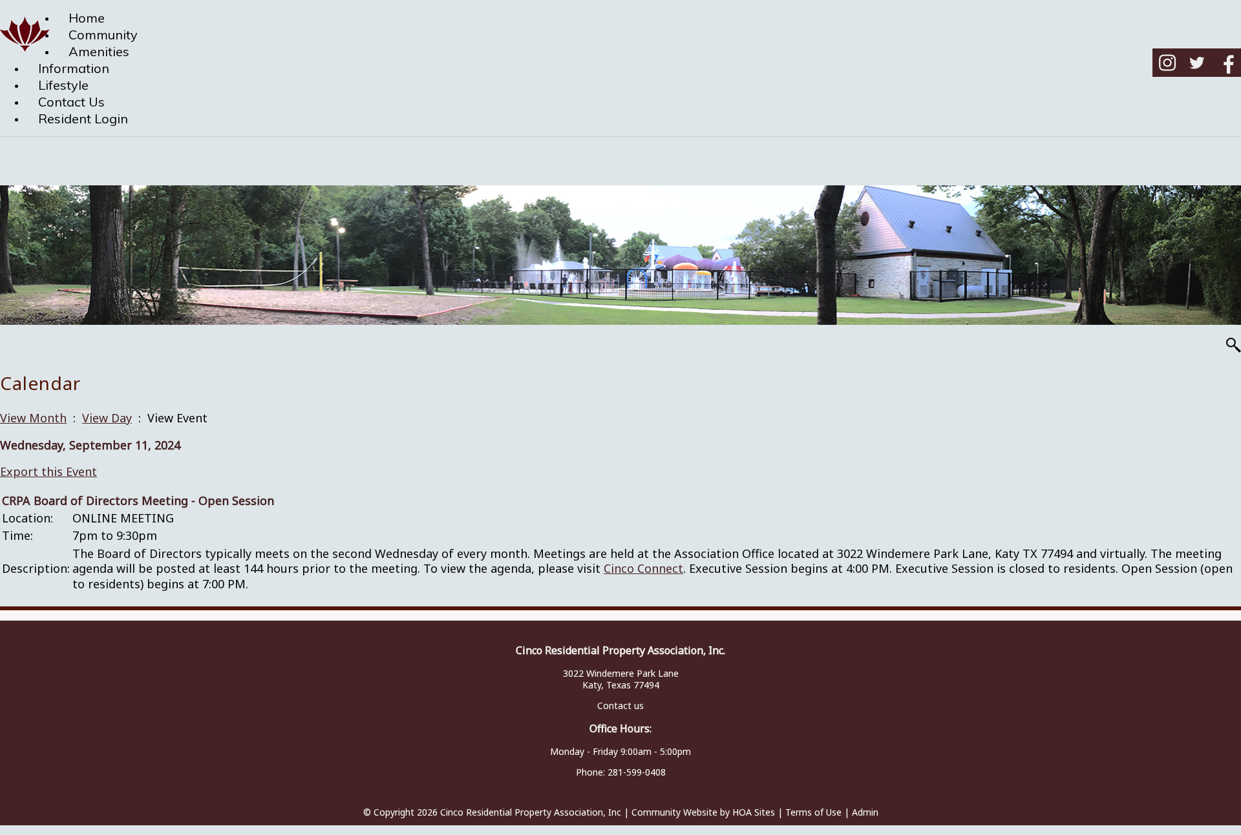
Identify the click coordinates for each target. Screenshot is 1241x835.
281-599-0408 (637, 772)
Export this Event (48, 471)
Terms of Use (813, 812)
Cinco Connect (643, 568)
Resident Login (83, 118)
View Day (107, 418)
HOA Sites (753, 812)
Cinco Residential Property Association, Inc (530, 812)
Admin (865, 812)
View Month (33, 418)
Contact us (620, 705)
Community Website (674, 812)
